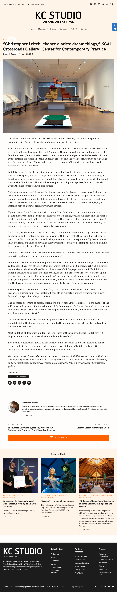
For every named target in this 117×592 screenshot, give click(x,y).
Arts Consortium (81, 556)
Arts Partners (80, 560)
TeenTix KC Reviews (60, 495)
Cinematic (55, 561)
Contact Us (102, 569)
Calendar (63, 29)
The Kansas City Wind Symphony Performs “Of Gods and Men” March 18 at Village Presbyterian (31, 429)
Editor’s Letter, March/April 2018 (93, 427)
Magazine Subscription (103, 555)
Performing (45, 495)
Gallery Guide (80, 570)
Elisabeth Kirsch (9, 54)
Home (32, 29)
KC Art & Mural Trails (36, 4)
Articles (6, 495)
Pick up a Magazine (105, 559)
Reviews (53, 29)
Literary (54, 564)
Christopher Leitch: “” (33, 355)
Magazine (42, 29)
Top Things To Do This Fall (14, 4)
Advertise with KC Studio (105, 573)
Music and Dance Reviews (89, 495)
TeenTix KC (79, 573)
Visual (5, 39)
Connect (84, 29)
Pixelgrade (79, 586)
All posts (27, 416)
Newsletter (102, 563)
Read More (9, 517)
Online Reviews (107, 495)
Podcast (74, 29)
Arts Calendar (80, 566)
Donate (101, 566)
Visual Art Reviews (19, 376)
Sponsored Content (20, 495)
